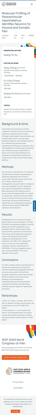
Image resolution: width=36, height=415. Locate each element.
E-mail (20, 75)
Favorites (34, 205)
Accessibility (18, 388)
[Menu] (31, 4)
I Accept (15, 411)
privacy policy (18, 406)
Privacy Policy (18, 382)
